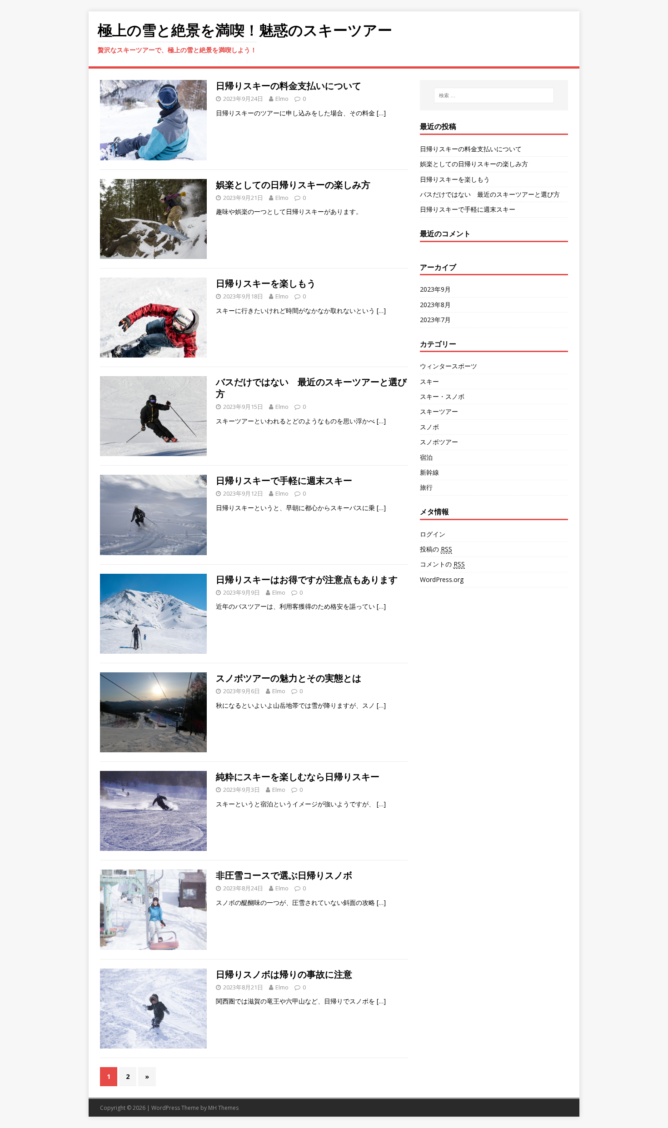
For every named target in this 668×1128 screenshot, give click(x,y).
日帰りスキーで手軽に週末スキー (284, 480)
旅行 (426, 487)
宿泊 (426, 457)
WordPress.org (442, 579)
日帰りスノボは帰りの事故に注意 (284, 974)
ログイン (432, 534)
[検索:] (494, 95)
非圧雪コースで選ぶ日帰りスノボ (284, 875)
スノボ (429, 426)
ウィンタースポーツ (448, 366)
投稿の (436, 549)
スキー (429, 381)
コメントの (442, 564)
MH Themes (223, 1108)
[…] (381, 113)
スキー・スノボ (442, 396)
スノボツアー (439, 441)
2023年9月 (435, 289)
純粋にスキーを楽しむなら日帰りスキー (297, 776)
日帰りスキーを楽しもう (266, 283)
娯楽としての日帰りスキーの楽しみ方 (293, 185)
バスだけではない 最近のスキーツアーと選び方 (311, 388)
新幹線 (429, 472)
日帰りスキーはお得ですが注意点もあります (307, 579)
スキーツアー (439, 411)
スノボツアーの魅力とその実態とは (288, 678)
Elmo (282, 98)
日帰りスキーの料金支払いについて (288, 86)
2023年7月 (435, 319)
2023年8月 (435, 304)
